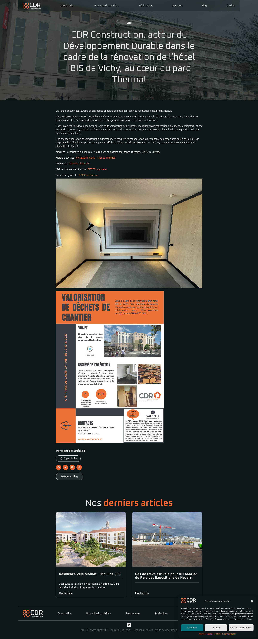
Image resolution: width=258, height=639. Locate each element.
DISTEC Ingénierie (97, 169)
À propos (177, 5)
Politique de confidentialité (225, 634)
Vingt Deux (171, 630)
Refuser (216, 628)
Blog (204, 5)
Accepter (192, 628)
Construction (67, 5)
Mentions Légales (143, 630)
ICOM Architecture (79, 163)
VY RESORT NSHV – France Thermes (95, 158)
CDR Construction (88, 175)
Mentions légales (206, 634)
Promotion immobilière (106, 5)
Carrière (230, 5)
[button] (252, 601)
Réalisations (145, 5)
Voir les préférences (241, 628)
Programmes (133, 613)
